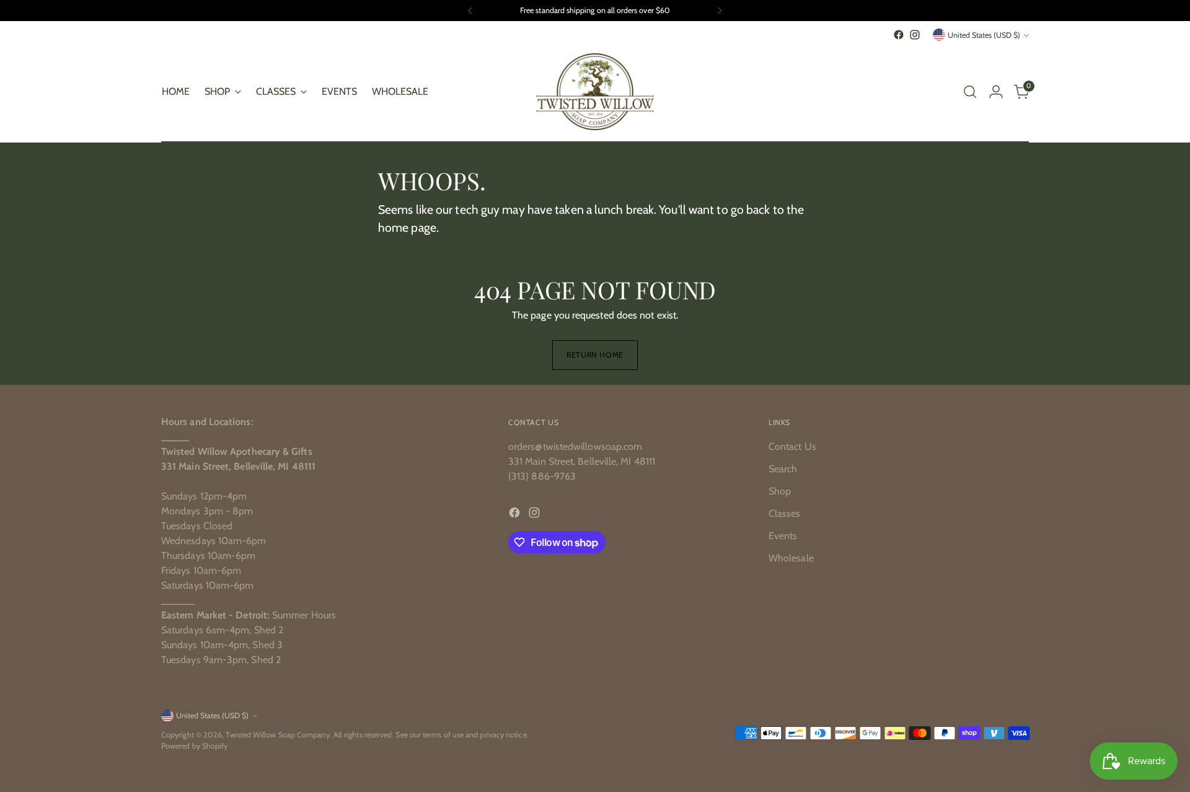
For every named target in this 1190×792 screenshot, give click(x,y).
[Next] (719, 10)
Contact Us (792, 446)
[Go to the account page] (996, 91)
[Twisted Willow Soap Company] (595, 91)
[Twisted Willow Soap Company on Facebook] (898, 34)
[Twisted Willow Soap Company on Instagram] (914, 34)
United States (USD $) (984, 35)
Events (783, 536)
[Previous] (470, 10)
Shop (780, 491)
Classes (785, 513)
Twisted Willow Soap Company (277, 734)
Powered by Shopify (194, 745)
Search (783, 469)
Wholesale (791, 558)
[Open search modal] (970, 91)
